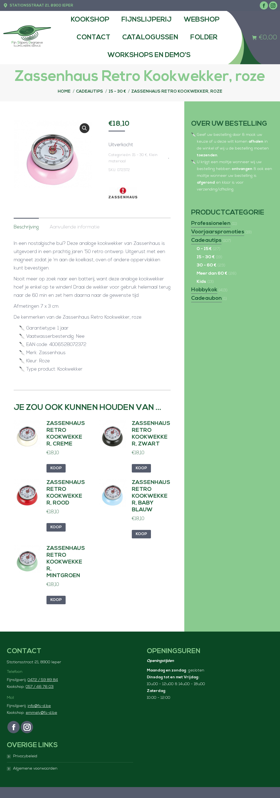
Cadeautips (206, 240)
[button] (84, 128)
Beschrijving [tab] (26, 227)
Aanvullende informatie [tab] (75, 227)
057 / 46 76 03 (40, 687)
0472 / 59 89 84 (43, 680)
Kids (201, 282)
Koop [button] (56, 468)
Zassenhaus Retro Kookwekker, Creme (65, 434)
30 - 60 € (206, 265)
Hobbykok (204, 290)
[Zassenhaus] (123, 194)
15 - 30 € (139, 155)
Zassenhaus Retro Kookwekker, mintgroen (65, 562)
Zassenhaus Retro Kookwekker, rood (65, 493)
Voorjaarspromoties (217, 232)
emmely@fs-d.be (41, 713)
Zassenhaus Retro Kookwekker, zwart (151, 434)
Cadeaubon (206, 298)
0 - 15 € (204, 249)
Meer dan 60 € (212, 273)
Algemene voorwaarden (35, 769)
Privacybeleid (25, 756)
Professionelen (211, 223)
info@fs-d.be (39, 706)
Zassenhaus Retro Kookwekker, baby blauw (151, 496)
